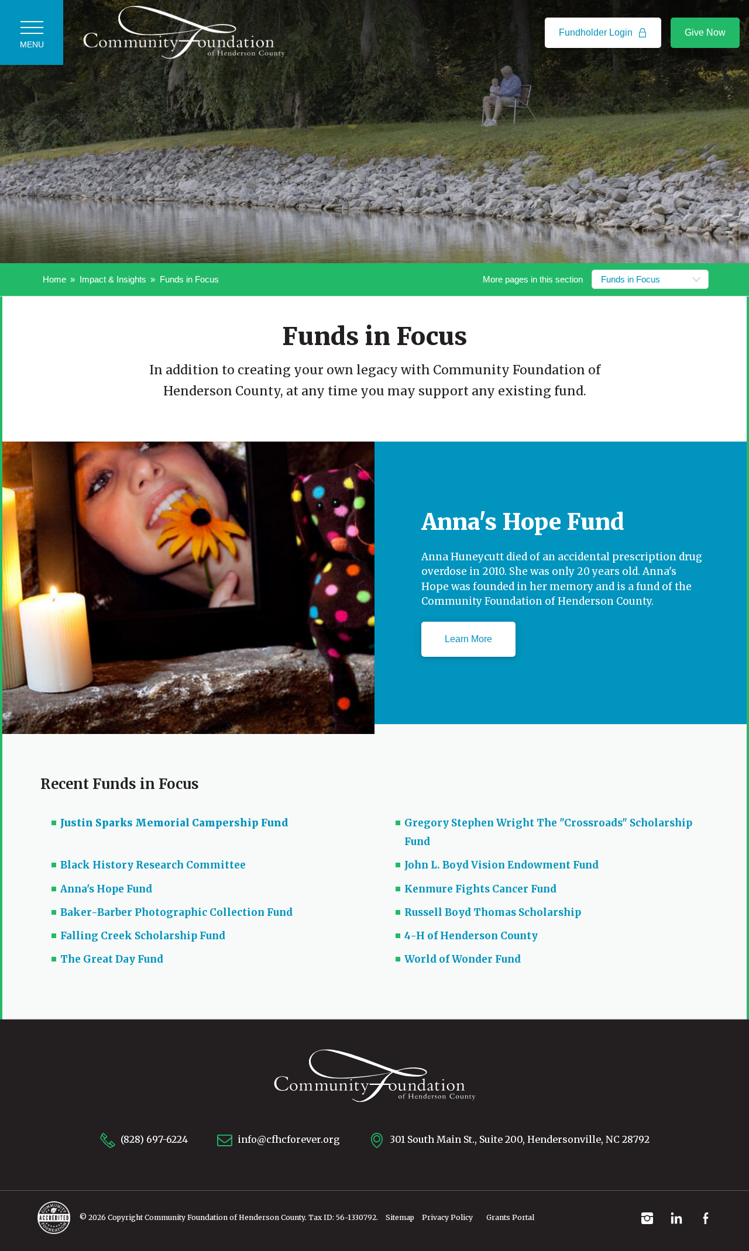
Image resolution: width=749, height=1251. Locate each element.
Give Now (705, 32)
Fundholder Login (597, 32)
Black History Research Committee (153, 865)
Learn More (468, 639)
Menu (32, 44)
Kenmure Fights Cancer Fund (480, 889)
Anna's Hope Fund (106, 889)
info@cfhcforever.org (287, 1139)
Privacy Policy (447, 1217)
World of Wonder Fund (462, 959)
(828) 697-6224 (153, 1139)
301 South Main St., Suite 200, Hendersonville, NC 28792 (518, 1139)
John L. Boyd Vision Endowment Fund (501, 865)
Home (54, 279)
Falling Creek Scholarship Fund (142, 935)
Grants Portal (510, 1217)
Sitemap (400, 1217)
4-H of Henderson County (471, 935)
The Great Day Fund (111, 959)
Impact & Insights (113, 279)
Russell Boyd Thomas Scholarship (492, 912)
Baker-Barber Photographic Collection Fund (176, 912)
